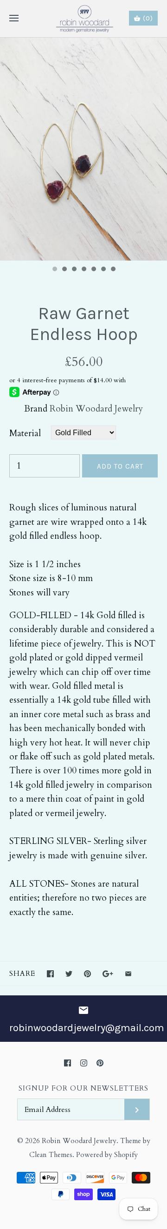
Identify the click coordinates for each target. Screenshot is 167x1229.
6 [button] (103, 270)
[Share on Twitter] (68, 973)
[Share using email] (128, 973)
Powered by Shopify (107, 1155)
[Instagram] (83, 1062)
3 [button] (73, 270)
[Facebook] (67, 1062)
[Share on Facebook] (50, 973)
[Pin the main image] (87, 973)
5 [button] (93, 270)
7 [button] (112, 270)
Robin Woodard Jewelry (96, 409)
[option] (83, 149)
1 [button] (54, 270)
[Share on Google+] (108, 973)
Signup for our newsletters (83, 1088)
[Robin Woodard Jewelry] (83, 19)
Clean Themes (50, 1155)
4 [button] (83, 270)
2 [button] (64, 270)
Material (25, 433)
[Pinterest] (99, 1062)
